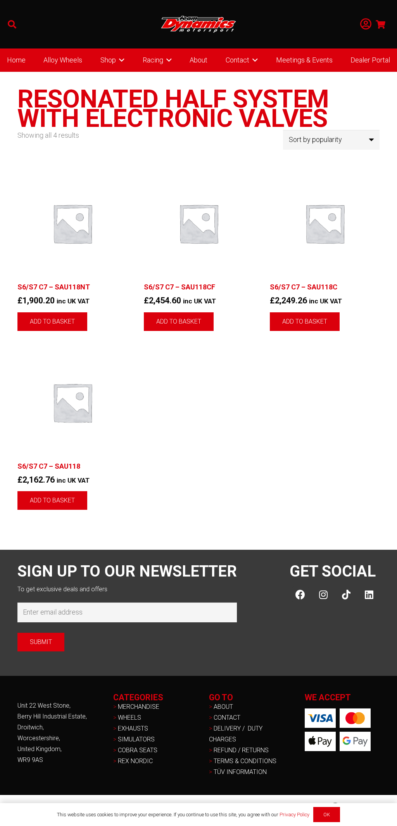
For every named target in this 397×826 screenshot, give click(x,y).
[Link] (365, 24)
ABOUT (223, 706)
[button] (12, 24)
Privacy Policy (294, 814)
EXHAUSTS (133, 728)
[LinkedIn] (369, 594)
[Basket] (380, 24)
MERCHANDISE (138, 706)
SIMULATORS (136, 739)
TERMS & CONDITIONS (245, 761)
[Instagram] (323, 594)
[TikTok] (346, 594)
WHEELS (129, 717)
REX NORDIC (136, 761)
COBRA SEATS (137, 750)
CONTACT (227, 717)
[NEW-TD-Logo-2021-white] (198, 24)
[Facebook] (300, 594)
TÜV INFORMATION (240, 772)
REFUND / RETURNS (241, 750)
